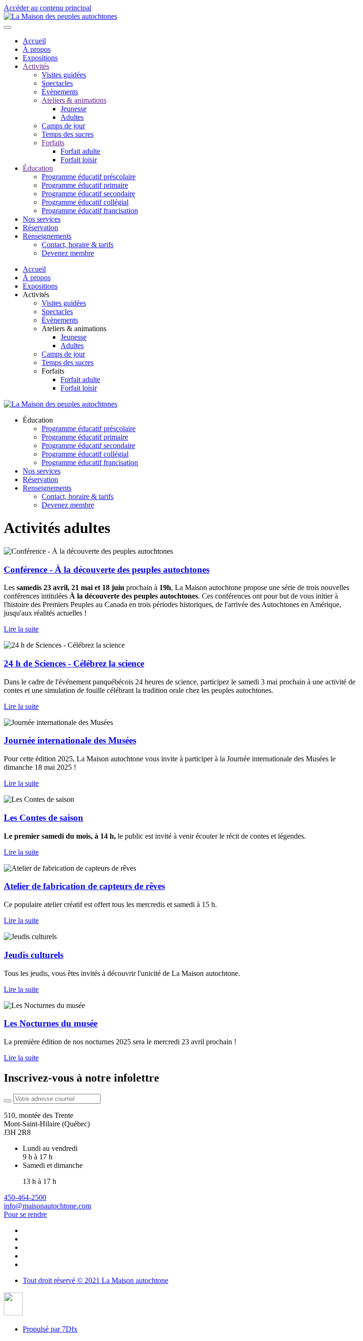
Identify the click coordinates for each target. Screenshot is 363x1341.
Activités (36, 66)
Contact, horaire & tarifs (77, 245)
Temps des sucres (68, 134)
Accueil (34, 41)
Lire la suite (21, 629)
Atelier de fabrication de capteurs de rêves (84, 886)
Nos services (41, 219)
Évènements (60, 92)
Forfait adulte (80, 151)
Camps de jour (63, 126)
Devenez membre (68, 253)
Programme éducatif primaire (85, 185)
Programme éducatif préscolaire (89, 177)
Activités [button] (36, 295)
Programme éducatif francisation (90, 211)
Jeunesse (73, 109)
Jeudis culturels (33, 955)
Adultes (72, 117)
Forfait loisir (78, 160)
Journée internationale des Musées (70, 740)
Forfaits (53, 143)
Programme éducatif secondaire (88, 194)
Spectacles (57, 83)
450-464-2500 (25, 1197)
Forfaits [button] (53, 371)
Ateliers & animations (74, 100)
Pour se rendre (25, 1214)
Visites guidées (64, 75)
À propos (37, 49)
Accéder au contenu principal (47, 8)
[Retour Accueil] (60, 16)
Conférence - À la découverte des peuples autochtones (106, 570)
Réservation (40, 228)
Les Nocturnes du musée (50, 1023)
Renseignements (47, 236)
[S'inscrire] (7, 1100)
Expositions (40, 58)
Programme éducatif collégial (85, 202)
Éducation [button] (38, 420)
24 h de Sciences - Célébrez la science (74, 663)
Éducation (38, 168)
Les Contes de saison (43, 818)
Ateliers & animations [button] (74, 329)
